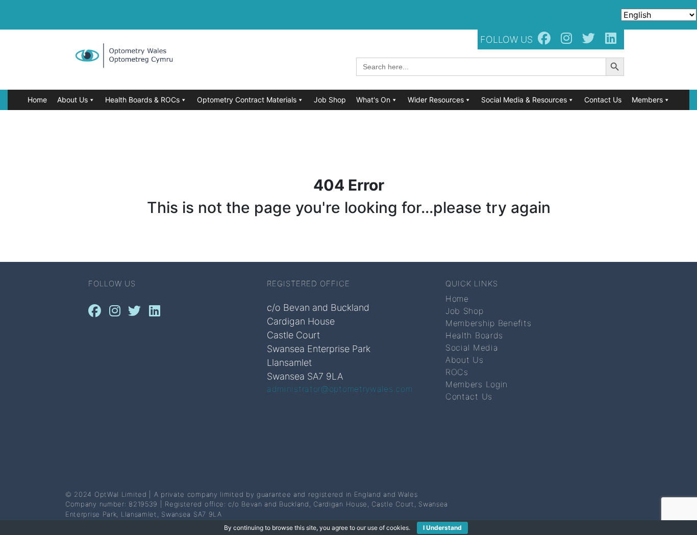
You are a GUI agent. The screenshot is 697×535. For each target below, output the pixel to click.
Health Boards (474, 335)
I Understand (442, 527)
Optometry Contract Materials (246, 99)
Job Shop (330, 99)
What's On (373, 99)
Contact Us (602, 99)
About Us (72, 99)
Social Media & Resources (524, 99)
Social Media (471, 347)
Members (647, 99)
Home (37, 99)
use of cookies (388, 527)
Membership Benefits (488, 323)
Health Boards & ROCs (142, 99)
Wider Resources (436, 99)
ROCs (456, 372)
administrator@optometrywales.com (339, 389)
